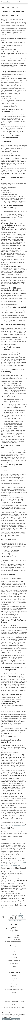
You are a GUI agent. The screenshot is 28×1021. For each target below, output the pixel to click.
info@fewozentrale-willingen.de (15, 941)
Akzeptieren (5, 1019)
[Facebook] (20, 2)
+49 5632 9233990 (16, 940)
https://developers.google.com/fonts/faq (16, 862)
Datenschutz (7, 1001)
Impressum (15, 1001)
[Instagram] (17, 2)
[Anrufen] (23, 1)
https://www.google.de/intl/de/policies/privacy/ (12, 907)
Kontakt (22, 1001)
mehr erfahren (15, 1019)
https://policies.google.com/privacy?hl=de (14, 825)
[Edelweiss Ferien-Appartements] (6, 1)
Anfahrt (14, 1004)
